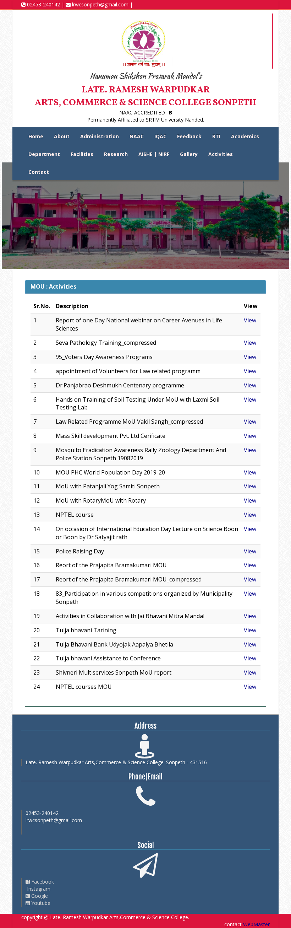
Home (35, 136)
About (62, 136)
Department (44, 154)
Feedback (189, 136)
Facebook (42, 881)
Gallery (189, 154)
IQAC (160, 136)
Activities (220, 154)
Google (39, 895)
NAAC (137, 136)
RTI (216, 136)
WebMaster (256, 924)
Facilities (82, 154)
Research (116, 154)
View (250, 320)
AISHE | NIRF (153, 154)
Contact (38, 171)
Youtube (40, 903)
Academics (245, 136)
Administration (99, 136)
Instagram (38, 888)
